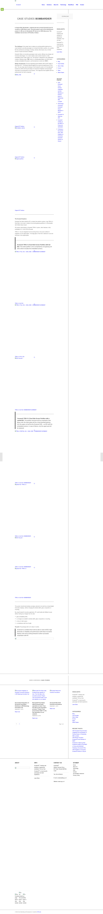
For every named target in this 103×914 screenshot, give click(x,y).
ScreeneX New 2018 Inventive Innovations (56, 703)
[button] (2, 9)
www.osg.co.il (61, 781)
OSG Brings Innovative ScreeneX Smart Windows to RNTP (79, 739)
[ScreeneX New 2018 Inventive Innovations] (57, 695)
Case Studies (61, 63)
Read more (17, 711)
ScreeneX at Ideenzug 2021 (61, 116)
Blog (59, 61)
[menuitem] (43, 4)
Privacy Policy (76, 775)
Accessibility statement (78, 773)
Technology (75, 768)
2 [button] (19, 723)
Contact (75, 772)
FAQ (74, 770)
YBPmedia (39, 911)
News (59, 70)
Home (74, 765)
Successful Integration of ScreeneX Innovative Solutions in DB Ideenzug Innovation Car (22, 705)
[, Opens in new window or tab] (34, 40)
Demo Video (61, 66)
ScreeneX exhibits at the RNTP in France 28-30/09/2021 (61, 123)
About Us (75, 766)
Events (59, 68)
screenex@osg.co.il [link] (62, 778)
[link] (0, 674)
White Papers (61, 72)
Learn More (59, 52)
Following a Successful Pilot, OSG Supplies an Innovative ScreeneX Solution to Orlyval (79, 749)
